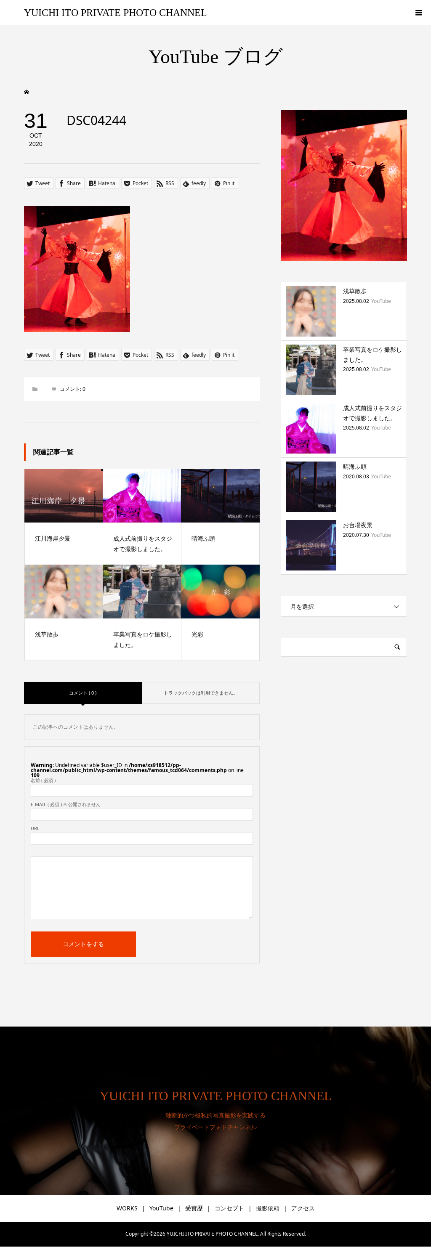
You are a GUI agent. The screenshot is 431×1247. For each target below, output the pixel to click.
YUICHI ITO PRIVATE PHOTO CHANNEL (115, 12)
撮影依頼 (267, 1208)
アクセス (303, 1208)
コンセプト (229, 1208)
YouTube (161, 1208)
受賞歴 (194, 1208)
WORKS (127, 1208)
